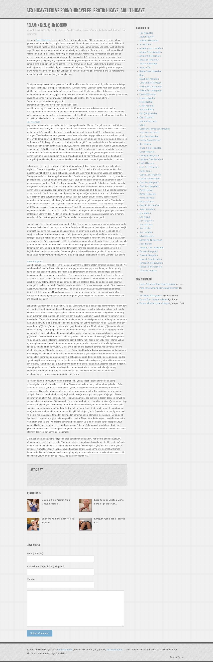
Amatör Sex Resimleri (150, 55)
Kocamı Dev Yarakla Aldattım (153, 299)
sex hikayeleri (33, 121)
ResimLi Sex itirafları (149, 205)
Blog (141, 75)
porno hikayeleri (35, 261)
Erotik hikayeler (65, 649)
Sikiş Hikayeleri (146, 236)
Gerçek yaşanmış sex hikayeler (154, 128)
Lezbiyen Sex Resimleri (151, 159)
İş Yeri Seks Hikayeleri (150, 147)
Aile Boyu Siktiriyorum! (150, 295)
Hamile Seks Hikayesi (150, 140)
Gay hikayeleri (146, 117)
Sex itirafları (145, 228)
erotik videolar (146, 109)
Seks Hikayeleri (147, 209)
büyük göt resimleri (149, 78)
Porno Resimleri (147, 197)
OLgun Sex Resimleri (149, 178)
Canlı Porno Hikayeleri (150, 82)
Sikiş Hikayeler (43, 40)
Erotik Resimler (146, 105)
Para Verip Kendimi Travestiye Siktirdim (159, 287)
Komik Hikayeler (147, 151)
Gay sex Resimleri (148, 121)
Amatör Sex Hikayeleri (150, 52)
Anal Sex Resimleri (148, 63)
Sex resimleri (146, 232)
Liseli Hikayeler (147, 163)
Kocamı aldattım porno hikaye (154, 303)
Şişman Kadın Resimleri (150, 239)
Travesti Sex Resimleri (150, 259)
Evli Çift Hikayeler (148, 113)
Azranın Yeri (145, 67)
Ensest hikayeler (114, 649)
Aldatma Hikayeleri (148, 40)
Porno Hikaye (146, 190)
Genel (142, 124)
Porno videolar (146, 201)
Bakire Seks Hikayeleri (150, 71)
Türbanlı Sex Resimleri (150, 266)
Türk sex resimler (148, 270)
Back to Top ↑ (176, 657)
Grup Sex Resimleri (149, 136)
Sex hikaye (144, 216)
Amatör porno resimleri (151, 48)
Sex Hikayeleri (146, 220)
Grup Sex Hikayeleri (149, 132)
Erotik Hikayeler (147, 98)
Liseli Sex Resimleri (149, 167)
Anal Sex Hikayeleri (149, 59)
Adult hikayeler (74, 30)
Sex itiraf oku (101, 30)
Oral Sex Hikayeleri (149, 182)
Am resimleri (145, 44)
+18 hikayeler (60, 30)
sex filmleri (145, 213)
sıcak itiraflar (113, 30)
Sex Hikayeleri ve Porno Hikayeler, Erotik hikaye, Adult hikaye (86, 10)
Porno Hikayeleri (147, 193)
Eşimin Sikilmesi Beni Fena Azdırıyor (157, 284)
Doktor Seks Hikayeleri (150, 86)
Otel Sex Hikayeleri (149, 186)
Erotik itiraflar (88, 30)
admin (29, 30)
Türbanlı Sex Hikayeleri (151, 262)
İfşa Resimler (145, 144)
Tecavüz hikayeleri (148, 251)
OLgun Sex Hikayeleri (150, 174)
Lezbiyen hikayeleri (149, 155)
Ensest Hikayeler (147, 94)
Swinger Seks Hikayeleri (151, 247)
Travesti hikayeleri (148, 255)
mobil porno (145, 170)
